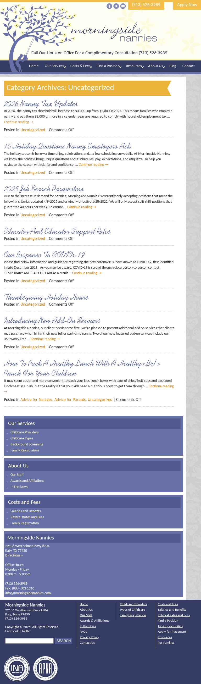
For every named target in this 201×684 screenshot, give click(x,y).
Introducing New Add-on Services (52, 320)
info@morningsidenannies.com (28, 593)
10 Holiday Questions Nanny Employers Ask (67, 146)
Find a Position (108, 66)
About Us (155, 66)
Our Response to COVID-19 (44, 254)
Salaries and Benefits (25, 511)
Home (33, 66)
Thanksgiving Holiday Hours (46, 297)
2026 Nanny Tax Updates (41, 103)
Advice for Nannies (36, 400)
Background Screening (26, 444)
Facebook (12, 631)
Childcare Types (21, 438)
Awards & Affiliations (94, 620)
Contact (188, 66)
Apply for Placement (172, 631)
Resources (134, 66)
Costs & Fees (80, 66)
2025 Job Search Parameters (44, 188)
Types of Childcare (132, 609)
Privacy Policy (89, 637)
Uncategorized (32, 130)
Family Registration (24, 451)
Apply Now (187, 5)
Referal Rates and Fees (27, 517)
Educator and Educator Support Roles (57, 231)
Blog (172, 66)
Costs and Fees (24, 502)
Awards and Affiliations (27, 481)
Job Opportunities (170, 626)
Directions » (14, 556)
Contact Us (87, 642)
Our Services (54, 66)
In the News (19, 487)
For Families (166, 642)
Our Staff (17, 475)
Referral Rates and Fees (174, 615)
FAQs (83, 631)
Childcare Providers (24, 432)
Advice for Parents (70, 400)
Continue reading (18, 122)
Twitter (26, 631)
